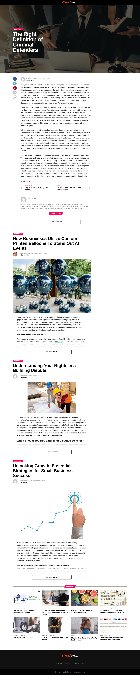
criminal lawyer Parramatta (56, 103)
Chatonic (59, 664)
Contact (68, 664)
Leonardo (31, 80)
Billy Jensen (25, 130)
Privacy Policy (78, 664)
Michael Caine (24, 255)
